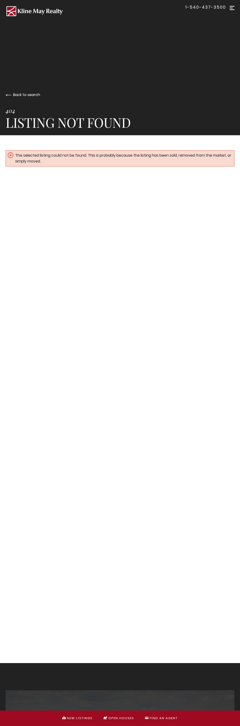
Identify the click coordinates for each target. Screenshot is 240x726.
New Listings (79, 718)
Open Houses (120, 718)
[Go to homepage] (120, 11)
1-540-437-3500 (205, 7)
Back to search (26, 94)
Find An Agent (163, 718)
